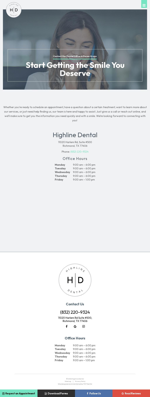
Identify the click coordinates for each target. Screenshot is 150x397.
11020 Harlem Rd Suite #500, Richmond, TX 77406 (75, 319)
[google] (75, 326)
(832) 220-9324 (79, 151)
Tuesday (60, 168)
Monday (60, 164)
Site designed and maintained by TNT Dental (75, 384)
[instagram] (83, 326)
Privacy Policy (80, 381)
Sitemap (68, 381)
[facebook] (66, 326)
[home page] (13, 10)
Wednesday (62, 172)
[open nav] (144, 4)
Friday (59, 179)
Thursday (61, 176)
